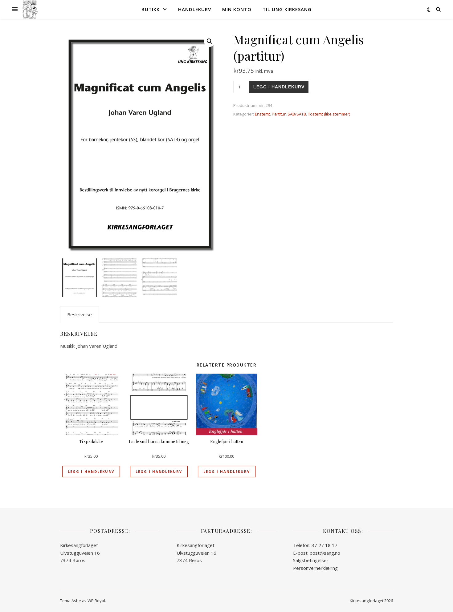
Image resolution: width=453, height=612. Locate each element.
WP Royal (96, 600)
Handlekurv (194, 9)
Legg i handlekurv (278, 86)
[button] (209, 41)
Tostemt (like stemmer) (329, 114)
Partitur (279, 114)
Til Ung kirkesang (287, 9)
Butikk (150, 9)
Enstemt (262, 114)
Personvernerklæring (315, 568)
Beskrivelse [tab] (79, 314)
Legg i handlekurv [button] (91, 471)
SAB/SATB (297, 114)
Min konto (236, 9)
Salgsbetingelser (311, 560)
